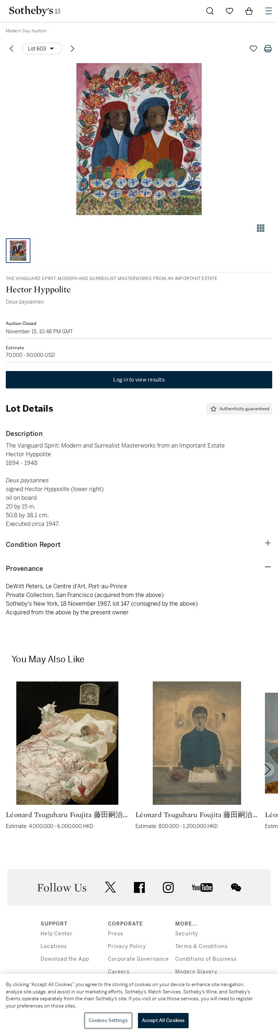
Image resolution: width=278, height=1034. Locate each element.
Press (115, 934)
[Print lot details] (268, 48)
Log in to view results (139, 379)
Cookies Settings (108, 1020)
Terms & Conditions (201, 946)
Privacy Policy (127, 946)
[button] (139, 139)
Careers (119, 972)
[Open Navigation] (268, 10)
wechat (236, 887)
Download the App (65, 959)
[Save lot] (253, 48)
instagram (168, 887)
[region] (139, 1004)
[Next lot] (72, 48)
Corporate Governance (138, 959)
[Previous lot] (11, 48)
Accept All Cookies (163, 1020)
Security (186, 934)
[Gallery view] (260, 228)
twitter (110, 887)
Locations (54, 946)
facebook (139, 887)
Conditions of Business (206, 959)
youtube (202, 887)
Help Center (57, 934)
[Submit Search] (210, 11)
